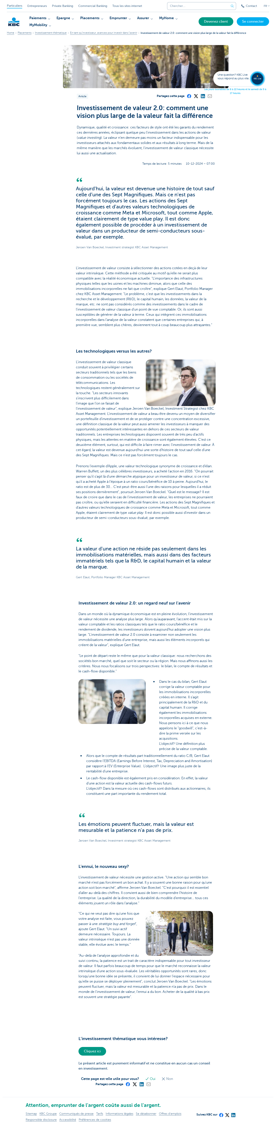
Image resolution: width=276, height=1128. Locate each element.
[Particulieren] (14, 22)
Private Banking (62, 6)
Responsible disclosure (41, 1119)
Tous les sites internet (127, 6)
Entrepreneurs (37, 6)
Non (169, 1079)
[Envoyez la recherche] (232, 6)
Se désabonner (146, 1113)
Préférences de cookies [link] (95, 1119)
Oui (152, 1079)
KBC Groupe (48, 1113)
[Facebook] (188, 95)
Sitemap (31, 1113)
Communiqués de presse (76, 1113)
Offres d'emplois (170, 1113)
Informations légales (119, 1113)
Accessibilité (67, 1119)
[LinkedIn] (202, 95)
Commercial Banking (92, 6)
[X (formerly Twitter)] (195, 95)
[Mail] (209, 95)
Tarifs (99, 1113)
